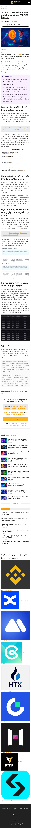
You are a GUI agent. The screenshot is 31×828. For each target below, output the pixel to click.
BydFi (24, 414)
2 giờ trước (5, 527)
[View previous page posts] (14, 549)
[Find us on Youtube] (17, 824)
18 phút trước (5, 516)
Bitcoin (19, 55)
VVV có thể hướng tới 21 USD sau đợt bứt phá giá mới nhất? (18, 497)
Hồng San (7, 21)
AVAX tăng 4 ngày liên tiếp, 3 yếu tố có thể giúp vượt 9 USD (18, 452)
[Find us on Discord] (22, 824)
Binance (16, 412)
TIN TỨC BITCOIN (13, 423)
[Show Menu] (2, 2)
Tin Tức (3, 808)
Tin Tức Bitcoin (18, 821)
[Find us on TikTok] (20, 824)
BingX (11, 412)
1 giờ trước (5, 521)
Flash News (25, 808)
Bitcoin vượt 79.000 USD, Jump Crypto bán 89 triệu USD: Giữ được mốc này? (18, 465)
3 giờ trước (5, 533)
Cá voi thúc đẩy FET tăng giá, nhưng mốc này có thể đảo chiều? (17, 484)
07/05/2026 (14, 21)
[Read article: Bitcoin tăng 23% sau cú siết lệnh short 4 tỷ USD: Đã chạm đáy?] (4, 472)
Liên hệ (15, 809)
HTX (26, 412)
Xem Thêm (15, 503)
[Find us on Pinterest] (13, 824)
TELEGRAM (13, 425)
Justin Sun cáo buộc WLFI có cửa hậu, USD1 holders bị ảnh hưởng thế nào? (18, 446)
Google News (14, 814)
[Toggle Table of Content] (2, 52)
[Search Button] (29, 2)
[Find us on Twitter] (9, 824)
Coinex (7, 414)
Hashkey (18, 414)
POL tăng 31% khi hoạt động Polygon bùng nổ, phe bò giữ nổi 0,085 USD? (18, 440)
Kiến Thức (19, 808)
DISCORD (24, 425)
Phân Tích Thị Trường (11, 808)
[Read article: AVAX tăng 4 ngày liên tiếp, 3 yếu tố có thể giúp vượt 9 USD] (4, 453)
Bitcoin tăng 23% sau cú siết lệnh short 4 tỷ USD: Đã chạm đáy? (18, 472)
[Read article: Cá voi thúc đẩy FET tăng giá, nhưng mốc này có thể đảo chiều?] (4, 485)
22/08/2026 (10, 474)
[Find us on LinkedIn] (11, 824)
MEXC (22, 412)
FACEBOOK (23, 423)
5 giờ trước (5, 544)
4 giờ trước (5, 539)
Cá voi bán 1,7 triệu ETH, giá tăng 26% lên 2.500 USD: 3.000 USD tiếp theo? (18, 491)
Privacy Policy (15, 815)
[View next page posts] (17, 549)
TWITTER (18, 425)
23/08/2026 (10, 442)
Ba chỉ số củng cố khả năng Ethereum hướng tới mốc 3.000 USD (18, 459)
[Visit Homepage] (15, 2)
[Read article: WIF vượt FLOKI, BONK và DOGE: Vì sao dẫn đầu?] (4, 479)
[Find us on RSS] (18, 824)
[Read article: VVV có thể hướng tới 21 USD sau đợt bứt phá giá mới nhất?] (4, 498)
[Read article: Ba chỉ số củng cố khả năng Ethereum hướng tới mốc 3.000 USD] (4, 460)
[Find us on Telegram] (15, 824)
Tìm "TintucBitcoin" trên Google (16, 24)
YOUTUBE (7, 425)
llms (18, 814)
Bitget (13, 414)
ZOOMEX (5, 412)
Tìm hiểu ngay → (9, 590)
